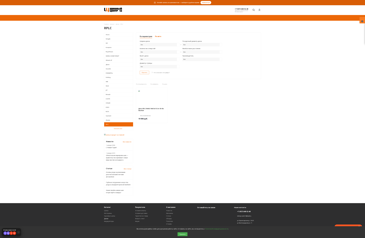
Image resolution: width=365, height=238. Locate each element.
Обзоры (169, 218)
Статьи (168, 216)
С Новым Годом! (111, 147)
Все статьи (127, 169)
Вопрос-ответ (140, 218)
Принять (182, 234)
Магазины (169, 213)
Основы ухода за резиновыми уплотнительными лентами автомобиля (115, 174)
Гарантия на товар (141, 216)
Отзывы (169, 224)
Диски (106, 218)
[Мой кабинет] (259, 10)
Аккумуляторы (109, 221)
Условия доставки (141, 213)
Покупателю (140, 207)
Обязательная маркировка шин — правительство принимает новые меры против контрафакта (117, 157)
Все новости (127, 142)
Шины (106, 210)
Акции (137, 221)
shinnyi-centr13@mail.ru (244, 216)
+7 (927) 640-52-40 (241, 9)
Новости (169, 210)
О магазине (170, 207)
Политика (169, 221)
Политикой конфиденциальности (216, 229)
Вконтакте (199, 212)
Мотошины (108, 213)
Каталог (107, 207)
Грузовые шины (109, 216)
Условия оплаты (140, 210)
